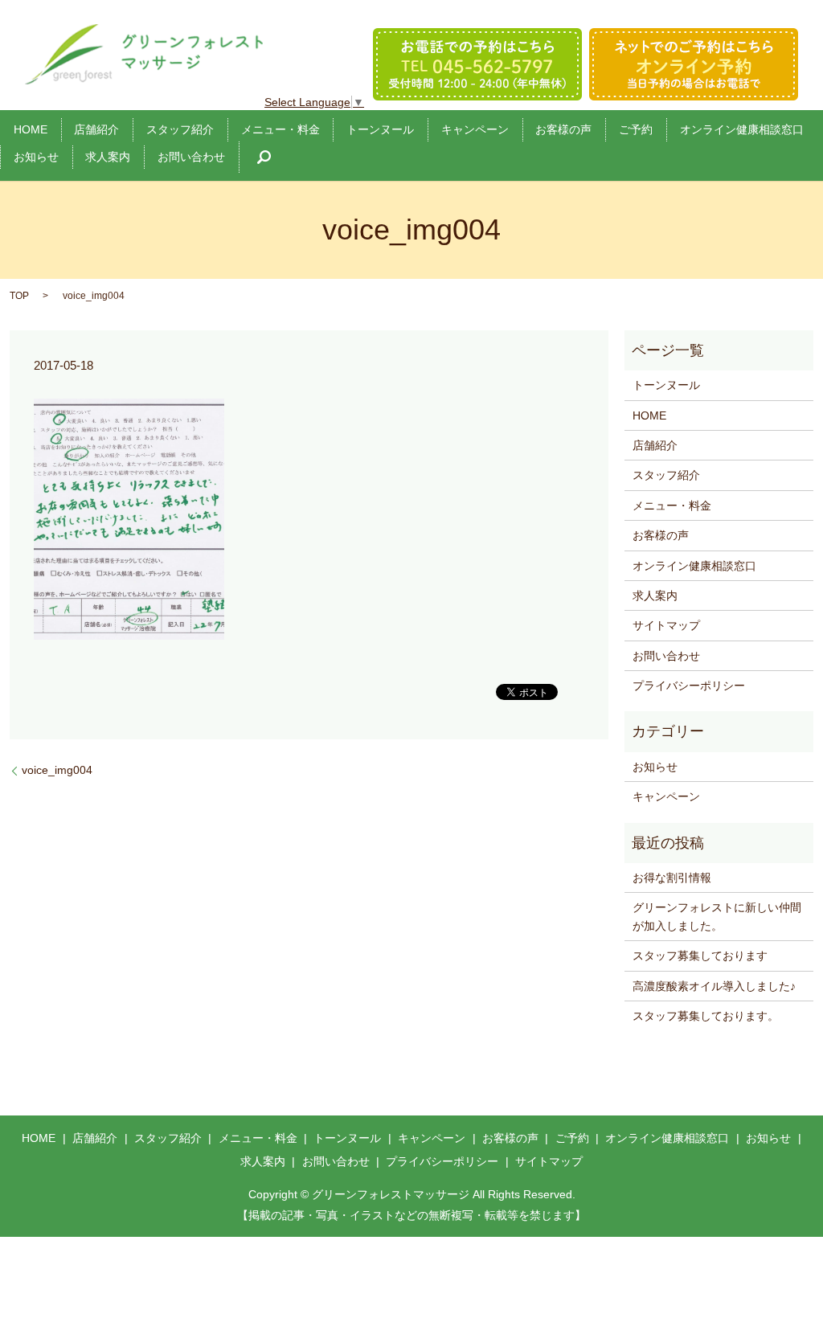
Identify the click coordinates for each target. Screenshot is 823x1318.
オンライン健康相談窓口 (742, 129)
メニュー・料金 (280, 129)
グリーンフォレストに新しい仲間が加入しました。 (717, 916)
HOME (30, 129)
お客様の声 (563, 129)
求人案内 (107, 156)
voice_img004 (57, 769)
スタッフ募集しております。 (706, 1015)
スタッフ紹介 (180, 129)
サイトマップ (666, 625)
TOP (19, 295)
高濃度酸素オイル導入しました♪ (714, 986)
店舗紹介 (96, 129)
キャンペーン (475, 129)
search (264, 157)
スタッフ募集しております (700, 955)
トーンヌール (380, 129)
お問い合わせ (191, 156)
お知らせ (36, 156)
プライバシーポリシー (689, 685)
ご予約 (636, 129)
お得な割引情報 (672, 877)
